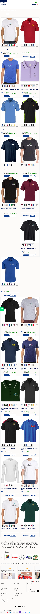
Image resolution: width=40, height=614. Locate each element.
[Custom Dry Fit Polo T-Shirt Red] (30, 31)
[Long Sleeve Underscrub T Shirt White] (10, 471)
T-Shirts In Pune (17, 540)
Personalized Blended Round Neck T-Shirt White (29, 489)
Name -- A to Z (12, 13)
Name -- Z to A (18, 13)
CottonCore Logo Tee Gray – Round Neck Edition (29, 329)
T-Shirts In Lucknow (29, 540)
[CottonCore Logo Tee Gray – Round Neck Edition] (29, 310)
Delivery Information (4, 599)
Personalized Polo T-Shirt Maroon (27, 208)
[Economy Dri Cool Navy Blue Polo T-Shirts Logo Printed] (10, 150)
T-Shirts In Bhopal (21, 541)
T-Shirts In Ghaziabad (10, 542)
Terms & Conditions (4, 601)
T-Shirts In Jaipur (23, 540)
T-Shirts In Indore (9, 541)
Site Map (15, 598)
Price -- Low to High (24, 13)
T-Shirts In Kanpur (35, 540)
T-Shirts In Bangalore (15, 538)
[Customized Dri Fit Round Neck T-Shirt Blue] (10, 71)
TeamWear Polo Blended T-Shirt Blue (8, 288)
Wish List (15, 589)
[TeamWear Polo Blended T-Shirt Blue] (10, 270)
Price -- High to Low (31, 13)
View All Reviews (37, 581)
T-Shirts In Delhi (9, 538)
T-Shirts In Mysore (26, 544)
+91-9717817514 (9, 0)
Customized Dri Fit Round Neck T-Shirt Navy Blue (29, 369)
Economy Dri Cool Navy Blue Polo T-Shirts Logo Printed (9, 169)
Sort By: (3, 14)
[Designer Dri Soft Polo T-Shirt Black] (29, 390)
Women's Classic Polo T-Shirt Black (8, 328)
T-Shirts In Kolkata (7, 540)
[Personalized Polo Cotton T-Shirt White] (10, 511)
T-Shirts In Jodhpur (31, 543)
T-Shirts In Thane (15, 541)
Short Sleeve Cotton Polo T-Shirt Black (28, 248)
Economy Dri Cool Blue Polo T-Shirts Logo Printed (29, 449)
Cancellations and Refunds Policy (7, 598)
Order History (16, 588)
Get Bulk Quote (13, 55)
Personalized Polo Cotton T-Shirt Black (9, 208)
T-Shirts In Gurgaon (33, 544)
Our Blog (2, 589)
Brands (2, 587)
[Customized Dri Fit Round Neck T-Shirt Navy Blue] (29, 350)
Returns (15, 596)
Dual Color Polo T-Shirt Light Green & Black (29, 129)
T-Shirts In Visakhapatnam (28, 541)
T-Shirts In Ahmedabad (30, 538)
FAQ (1, 595)
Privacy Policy (3, 600)
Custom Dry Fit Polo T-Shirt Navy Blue (8, 368)
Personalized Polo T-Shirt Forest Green (28, 528)
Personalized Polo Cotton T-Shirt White (9, 528)
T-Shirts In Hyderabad (22, 538)
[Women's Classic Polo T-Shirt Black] (10, 310)
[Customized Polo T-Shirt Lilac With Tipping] (30, 71)
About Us (2, 596)
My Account (16, 585)
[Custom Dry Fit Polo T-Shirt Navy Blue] (10, 350)
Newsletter (16, 587)
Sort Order (7, 13)
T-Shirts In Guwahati (20, 544)
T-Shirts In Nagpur (4, 541)
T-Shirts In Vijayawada (24, 543)
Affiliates (2, 585)
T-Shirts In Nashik (23, 542)
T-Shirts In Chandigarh (13, 544)
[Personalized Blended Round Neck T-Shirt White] (29, 471)
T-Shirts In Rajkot (4, 543)
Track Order (3, 2)
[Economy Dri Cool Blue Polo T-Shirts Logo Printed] (29, 430)
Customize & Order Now (26, 56)
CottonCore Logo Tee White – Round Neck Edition (9, 50)
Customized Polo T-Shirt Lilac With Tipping (29, 89)
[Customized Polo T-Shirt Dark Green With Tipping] (10, 390)
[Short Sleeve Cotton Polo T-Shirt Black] (30, 230)
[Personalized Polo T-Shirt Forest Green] (29, 511)
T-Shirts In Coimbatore (16, 543)
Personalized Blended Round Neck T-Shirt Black (29, 169)
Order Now (6, 495)
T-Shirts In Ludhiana (17, 542)
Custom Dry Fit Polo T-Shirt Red (27, 49)
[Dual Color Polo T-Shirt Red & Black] (10, 430)
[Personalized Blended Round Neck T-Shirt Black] (30, 150)
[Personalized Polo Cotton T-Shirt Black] (10, 190)
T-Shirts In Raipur (6, 544)
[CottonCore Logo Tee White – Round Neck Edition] (10, 31)
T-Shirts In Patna (35, 541)
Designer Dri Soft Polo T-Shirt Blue (8, 129)
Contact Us (16, 595)
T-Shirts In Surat (12, 540)
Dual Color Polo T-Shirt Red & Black (8, 448)
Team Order (30, 0)
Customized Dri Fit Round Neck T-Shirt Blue (10, 89)
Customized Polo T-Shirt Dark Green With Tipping (9, 409)
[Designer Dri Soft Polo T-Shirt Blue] (10, 111)
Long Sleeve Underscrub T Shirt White (9, 488)
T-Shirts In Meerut (36, 542)
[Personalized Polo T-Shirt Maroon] (30, 190)
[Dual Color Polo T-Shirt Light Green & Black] (30, 111)
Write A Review (31, 581)
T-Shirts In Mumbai (4, 538)
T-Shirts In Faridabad (29, 542)
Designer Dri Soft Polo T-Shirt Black (28, 408)
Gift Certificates (4, 588)
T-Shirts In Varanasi (10, 543)
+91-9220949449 (15, 0)
